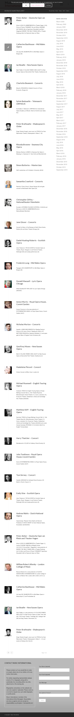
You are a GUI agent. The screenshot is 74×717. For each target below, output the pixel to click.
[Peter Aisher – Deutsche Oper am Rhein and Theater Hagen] (8, 539)
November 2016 (61, 131)
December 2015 (61, 161)
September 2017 (61, 104)
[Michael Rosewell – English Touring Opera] (8, 386)
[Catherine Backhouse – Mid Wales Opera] (8, 47)
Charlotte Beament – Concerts (29, 83)
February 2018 (61, 90)
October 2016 (61, 134)
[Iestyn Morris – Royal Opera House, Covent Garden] (8, 304)
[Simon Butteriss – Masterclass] (8, 168)
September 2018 (61, 71)
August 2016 (60, 139)
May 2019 (59, 49)
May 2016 (59, 148)
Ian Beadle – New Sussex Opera (29, 65)
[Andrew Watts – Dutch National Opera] (8, 516)
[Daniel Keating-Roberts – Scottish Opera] (8, 243)
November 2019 (61, 32)
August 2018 (60, 74)
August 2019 (60, 41)
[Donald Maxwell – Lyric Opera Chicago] (8, 284)
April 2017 (59, 117)
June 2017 (59, 112)
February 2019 (61, 57)
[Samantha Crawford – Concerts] (8, 184)
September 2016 (61, 137)
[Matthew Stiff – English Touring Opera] (8, 412)
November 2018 (61, 65)
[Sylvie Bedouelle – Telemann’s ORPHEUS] (8, 104)
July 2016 (59, 142)
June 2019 (59, 46)
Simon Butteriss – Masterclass (29, 165)
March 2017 (60, 120)
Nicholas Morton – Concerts (28, 324)
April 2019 (59, 52)
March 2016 (60, 153)
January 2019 (61, 60)
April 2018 (59, 85)
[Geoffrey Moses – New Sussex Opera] (8, 349)
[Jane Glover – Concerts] (8, 225)
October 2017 (61, 101)
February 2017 (61, 123)
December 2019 (61, 30)
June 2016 (59, 145)
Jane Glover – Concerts (26, 222)
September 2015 (61, 170)
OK (26, 5)
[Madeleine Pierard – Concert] (8, 370)
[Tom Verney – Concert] (8, 478)
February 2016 (61, 156)
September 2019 (61, 38)
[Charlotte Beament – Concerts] (8, 86)
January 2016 (61, 159)
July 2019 (59, 43)
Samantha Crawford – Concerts (29, 181)
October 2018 (61, 68)
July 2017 (59, 109)
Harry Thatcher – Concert (27, 438)
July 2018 (59, 76)
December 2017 (61, 96)
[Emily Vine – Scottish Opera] (8, 496)
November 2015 (61, 164)
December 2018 (61, 63)
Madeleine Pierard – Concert (28, 367)
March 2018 (60, 87)
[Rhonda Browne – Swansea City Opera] (8, 147)
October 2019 (61, 35)
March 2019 (60, 54)
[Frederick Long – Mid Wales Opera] (8, 266)
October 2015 (61, 167)
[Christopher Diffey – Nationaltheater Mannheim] (8, 202)
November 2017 (61, 98)
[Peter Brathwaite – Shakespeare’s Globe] (8, 126)
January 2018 (61, 93)
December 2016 (61, 128)
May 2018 (59, 82)
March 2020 (60, 21)
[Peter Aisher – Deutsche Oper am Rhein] (8, 20)
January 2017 (61, 126)
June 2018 (59, 79)
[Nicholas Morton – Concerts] (8, 327)
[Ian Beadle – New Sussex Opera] (8, 68)
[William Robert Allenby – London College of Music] (8, 567)
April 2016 (59, 150)
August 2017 (60, 107)
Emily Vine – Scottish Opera (28, 493)
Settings (48, 5)
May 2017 (59, 115)
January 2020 (61, 27)
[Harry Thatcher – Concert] (8, 441)
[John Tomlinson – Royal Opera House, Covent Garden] (8, 457)
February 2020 (61, 24)
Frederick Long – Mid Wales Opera (30, 263)
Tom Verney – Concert (25, 475)
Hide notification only (37, 5)
